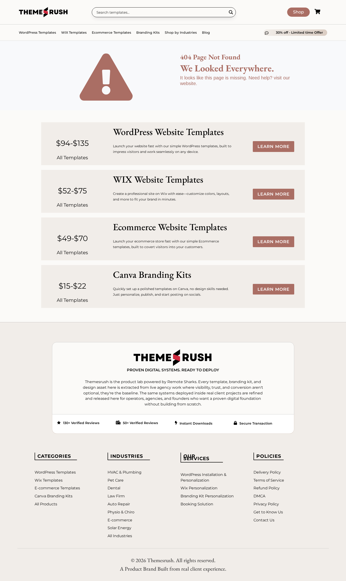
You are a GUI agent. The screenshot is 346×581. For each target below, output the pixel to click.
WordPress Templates (37, 32)
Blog (206, 32)
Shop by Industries (181, 32)
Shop (298, 12)
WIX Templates (74, 32)
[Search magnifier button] (231, 12)
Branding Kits (148, 32)
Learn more (273, 146)
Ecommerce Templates (111, 32)
